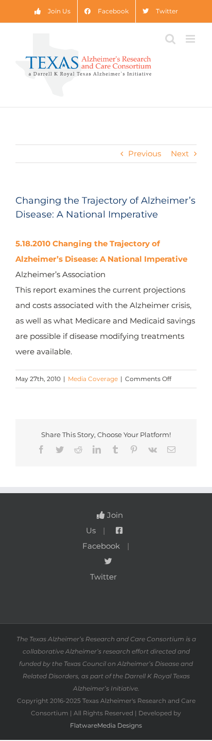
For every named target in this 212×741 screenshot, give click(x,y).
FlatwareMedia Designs (106, 725)
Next (180, 153)
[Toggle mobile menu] (191, 38)
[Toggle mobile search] (170, 38)
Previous (144, 153)
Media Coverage (93, 379)
